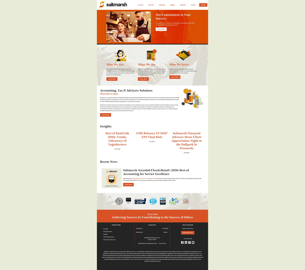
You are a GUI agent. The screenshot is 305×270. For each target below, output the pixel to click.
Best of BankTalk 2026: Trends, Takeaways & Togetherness (117, 138)
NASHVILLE (139, 228)
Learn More (161, 29)
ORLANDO (165, 228)
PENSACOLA (139, 232)
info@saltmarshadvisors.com (152, 237)
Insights (172, 5)
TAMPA (165, 232)
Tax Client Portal (107, 231)
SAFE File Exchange (108, 237)
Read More (128, 185)
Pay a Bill (105, 229)
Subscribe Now (188, 233)
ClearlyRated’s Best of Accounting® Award (144, 178)
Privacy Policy (162, 243)
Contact (203, 5)
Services (151, 5)
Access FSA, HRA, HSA (109, 239)
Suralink (105, 234)
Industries (162, 5)
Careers (193, 5)
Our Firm (140, 5)
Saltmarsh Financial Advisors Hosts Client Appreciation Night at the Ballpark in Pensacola (186, 140)
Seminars (183, 5)
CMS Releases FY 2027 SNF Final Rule (152, 135)
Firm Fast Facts (188, 238)
